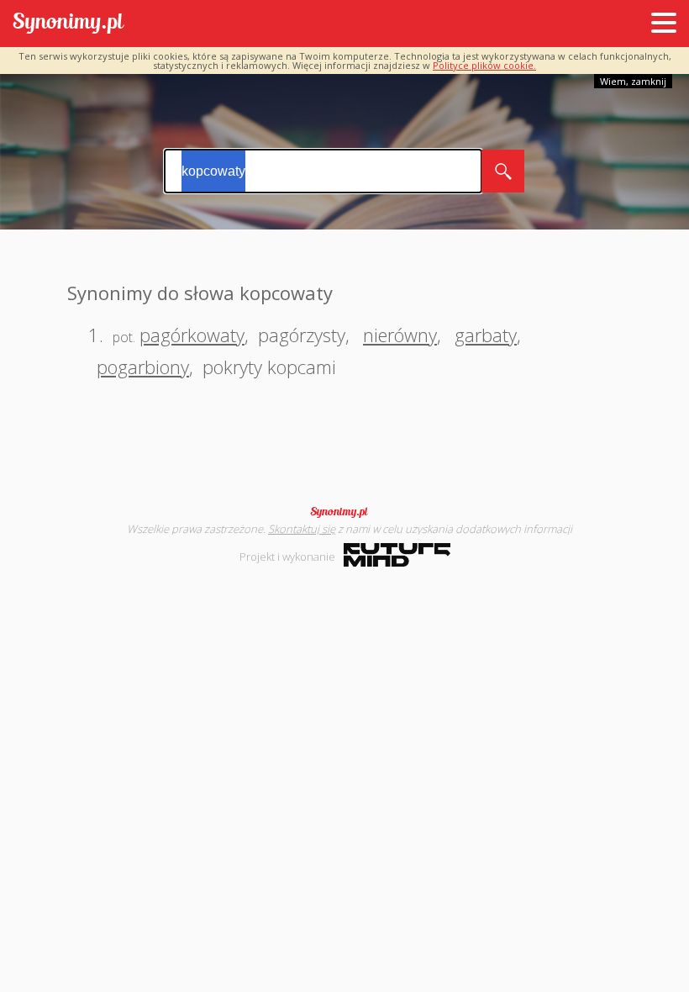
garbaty (486, 334)
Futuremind (397, 555)
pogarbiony (143, 366)
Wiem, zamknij (633, 81)
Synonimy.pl (68, 24)
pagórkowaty (192, 334)
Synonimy (344, 512)
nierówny (400, 334)
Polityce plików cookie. (484, 65)
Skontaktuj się (301, 528)
